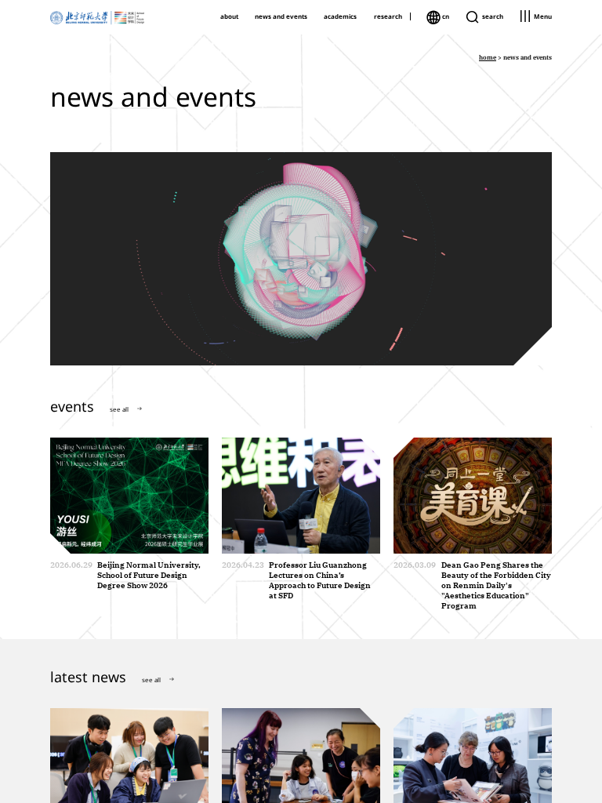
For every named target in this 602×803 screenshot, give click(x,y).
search (492, 16)
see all (119, 409)
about (229, 16)
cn (445, 16)
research (388, 16)
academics (340, 16)
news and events (281, 16)
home (487, 57)
